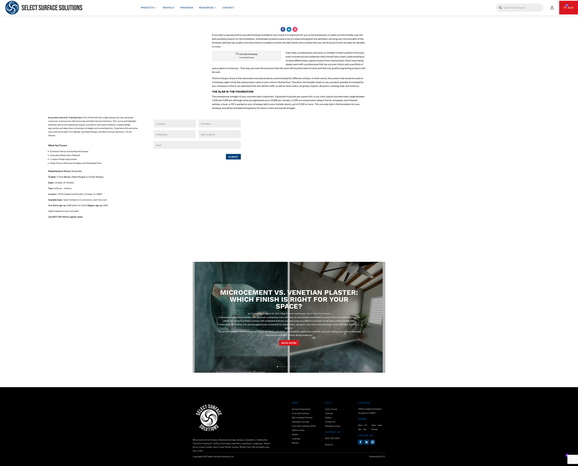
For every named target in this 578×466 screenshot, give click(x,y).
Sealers (295, 434)
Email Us (329, 444)
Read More (289, 342)
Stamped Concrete (300, 421)
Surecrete (77, 171)
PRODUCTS (147, 7)
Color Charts (331, 409)
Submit (233, 156)
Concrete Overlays (300, 413)
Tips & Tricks (312, 313)
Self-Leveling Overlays (302, 417)
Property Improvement (296, 313)
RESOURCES (206, 7)
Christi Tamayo (256, 313)
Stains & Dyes (298, 430)
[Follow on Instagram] (295, 29)
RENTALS (168, 7)
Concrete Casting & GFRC (304, 426)
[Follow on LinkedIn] (289, 29)
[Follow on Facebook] (283, 29)
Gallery (328, 417)
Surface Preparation (301, 409)
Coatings (296, 438)
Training (329, 413)
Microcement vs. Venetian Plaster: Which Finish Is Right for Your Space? (289, 299)
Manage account (332, 426)
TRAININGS (186, 7)
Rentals (295, 442)
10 (300, 366)
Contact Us (330, 421)
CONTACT (228, 7)
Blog (283, 313)
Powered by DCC (377, 456)
